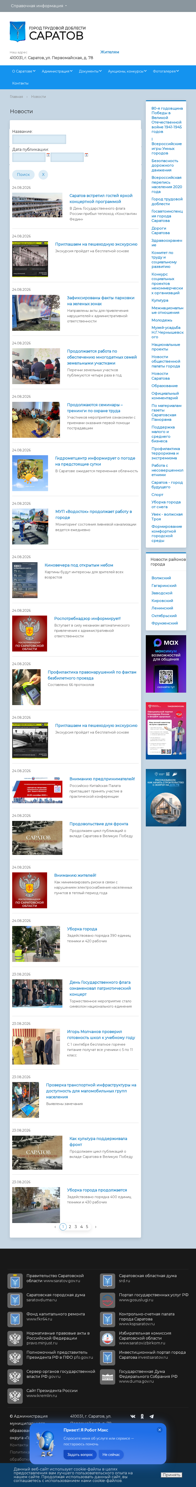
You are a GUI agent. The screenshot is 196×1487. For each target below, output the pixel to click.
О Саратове (22, 71)
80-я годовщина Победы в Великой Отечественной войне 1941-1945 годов (167, 120)
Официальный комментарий (165, 395)
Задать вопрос (80, 1455)
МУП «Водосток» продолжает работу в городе (93, 514)
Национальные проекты (166, 347)
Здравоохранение (167, 242)
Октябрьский (164, 615)
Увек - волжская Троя (167, 516)
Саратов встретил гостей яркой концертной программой (101, 198)
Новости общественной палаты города (166, 361)
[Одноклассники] (143, 1416)
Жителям (109, 52)
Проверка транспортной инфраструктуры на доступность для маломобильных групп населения (91, 1091)
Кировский (162, 600)
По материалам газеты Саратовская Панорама (166, 412)
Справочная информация (37, 6)
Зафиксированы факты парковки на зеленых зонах (101, 301)
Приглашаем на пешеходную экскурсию (96, 244)
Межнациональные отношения (167, 310)
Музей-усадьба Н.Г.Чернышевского (168, 332)
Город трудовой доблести (167, 201)
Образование (165, 385)
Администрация (55, 71)
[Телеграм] (152, 1416)
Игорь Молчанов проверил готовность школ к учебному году (101, 1034)
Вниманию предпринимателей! (102, 779)
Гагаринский (164, 585)
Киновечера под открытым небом (79, 565)
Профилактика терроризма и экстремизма (166, 453)
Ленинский (162, 608)
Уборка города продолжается (97, 1190)
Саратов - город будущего (167, 484)
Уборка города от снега (166, 504)
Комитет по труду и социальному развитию (164, 259)
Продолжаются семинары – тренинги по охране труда (95, 408)
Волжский (161, 578)
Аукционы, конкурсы (125, 71)
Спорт (157, 494)
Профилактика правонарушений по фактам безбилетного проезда (92, 675)
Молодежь (162, 320)
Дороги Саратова (161, 230)
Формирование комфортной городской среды (167, 533)
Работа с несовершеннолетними (167, 470)
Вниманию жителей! (75, 875)
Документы (88, 71)
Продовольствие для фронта (99, 824)
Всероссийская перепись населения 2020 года (167, 184)
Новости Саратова (161, 376)
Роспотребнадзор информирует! (87, 618)
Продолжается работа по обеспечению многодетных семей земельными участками (102, 357)
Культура (160, 300)
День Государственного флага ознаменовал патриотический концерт (100, 988)
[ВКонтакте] (134, 1416)
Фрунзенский (165, 623)
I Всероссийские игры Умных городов (167, 146)
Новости (38, 97)
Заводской (162, 593)
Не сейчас (111, 1455)
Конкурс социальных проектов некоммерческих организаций (167, 283)
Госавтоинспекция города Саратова (167, 216)
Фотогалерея (164, 71)
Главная (16, 97)
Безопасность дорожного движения (165, 165)
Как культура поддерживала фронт (98, 1141)
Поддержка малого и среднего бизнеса (163, 434)
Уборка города (82, 929)
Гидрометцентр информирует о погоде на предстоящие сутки (95, 461)
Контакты (20, 83)
